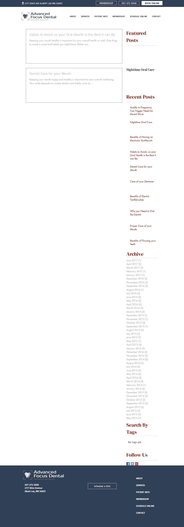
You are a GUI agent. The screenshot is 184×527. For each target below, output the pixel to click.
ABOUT (139, 478)
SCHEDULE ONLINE (145, 505)
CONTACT (140, 512)
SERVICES (140, 485)
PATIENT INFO (143, 492)
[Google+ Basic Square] (136, 463)
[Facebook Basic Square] (128, 463)
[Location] (23, 3)
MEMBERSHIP (142, 499)
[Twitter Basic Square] (132, 463)
